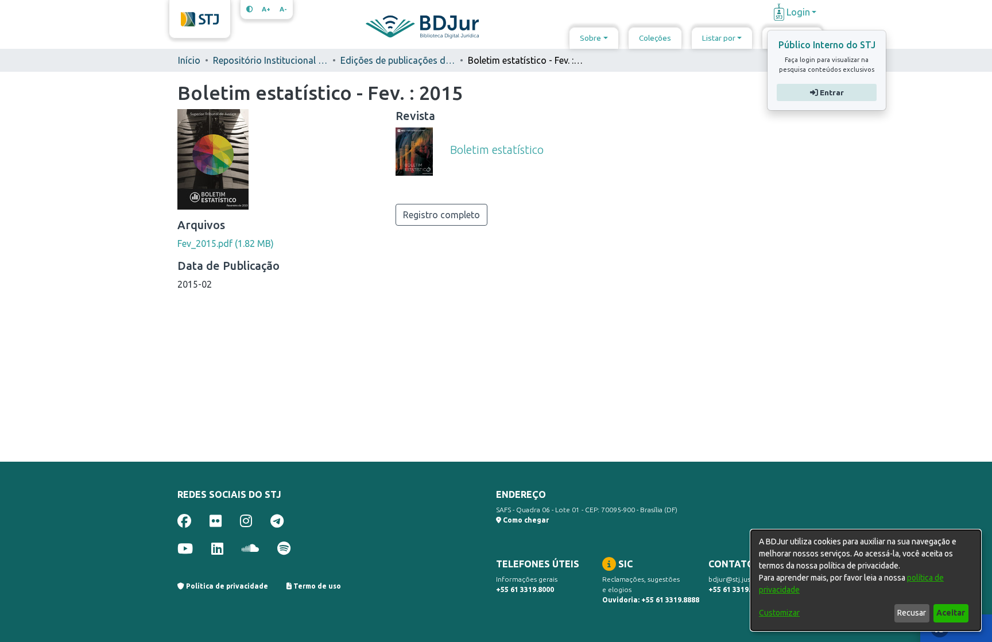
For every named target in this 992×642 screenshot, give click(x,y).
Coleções (655, 37)
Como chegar (525, 520)
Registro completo (441, 215)
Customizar (779, 612)
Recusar (911, 612)
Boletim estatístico (497, 149)
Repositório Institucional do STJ (270, 60)
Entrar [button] (830, 92)
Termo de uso (316, 586)
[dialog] (866, 580)
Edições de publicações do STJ (397, 60)
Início (189, 60)
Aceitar (950, 612)
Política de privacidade (226, 586)
